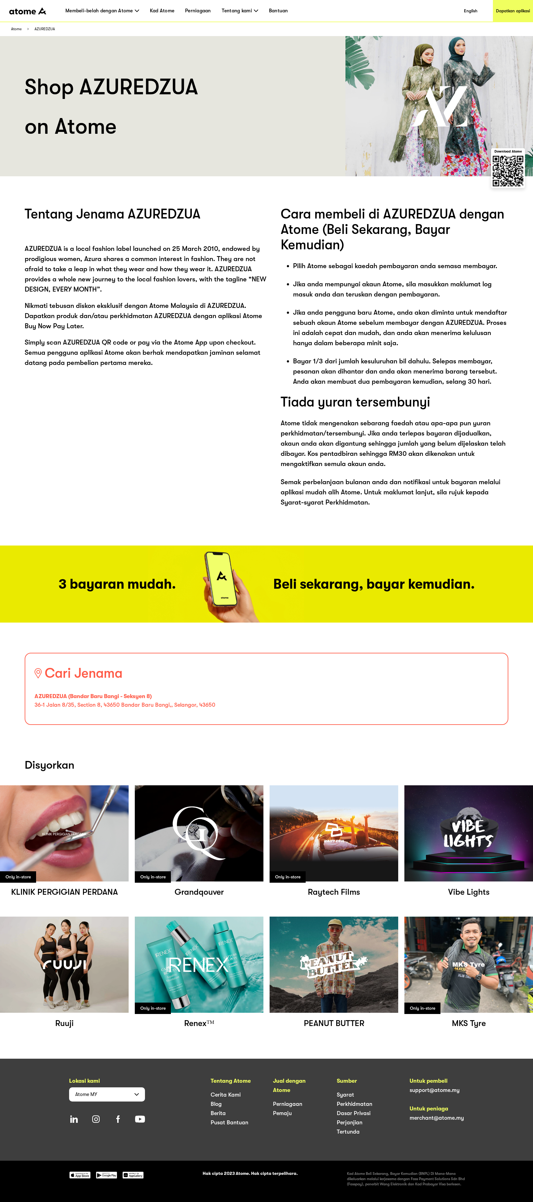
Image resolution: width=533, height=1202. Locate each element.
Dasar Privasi (353, 1113)
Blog (216, 1104)
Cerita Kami (226, 1095)
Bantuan (278, 11)
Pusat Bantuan (229, 1122)
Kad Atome (162, 11)
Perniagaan (198, 11)
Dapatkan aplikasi (513, 10)
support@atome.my (435, 1090)
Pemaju (282, 1113)
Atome (16, 29)
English (470, 10)
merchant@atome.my (437, 1118)
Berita (218, 1113)
